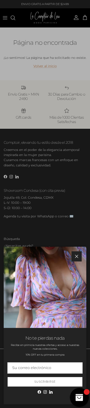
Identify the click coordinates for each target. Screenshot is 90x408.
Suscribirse (45, 381)
